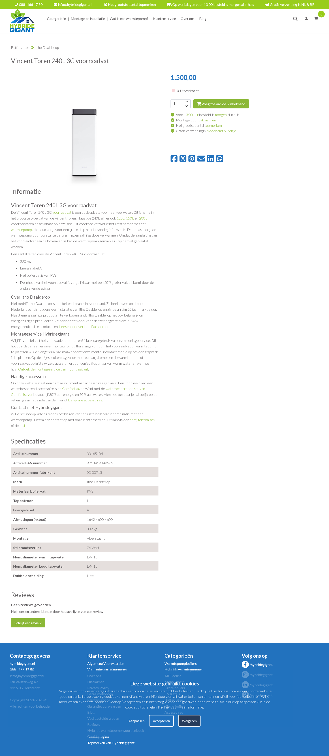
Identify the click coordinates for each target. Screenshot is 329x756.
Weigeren (189, 721)
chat (133, 420)
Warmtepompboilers (180, 663)
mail (22, 425)
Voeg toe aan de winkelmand (223, 104)
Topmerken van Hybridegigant (111, 743)
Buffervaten (20, 47)
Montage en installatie (88, 18)
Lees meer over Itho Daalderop (83, 326)
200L (143, 218)
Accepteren (161, 721)
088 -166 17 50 (30, 4)
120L (121, 218)
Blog (203, 18)
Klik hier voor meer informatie (180, 707)
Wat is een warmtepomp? (129, 18)
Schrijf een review (28, 623)
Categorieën (56, 18)
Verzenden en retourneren (107, 669)
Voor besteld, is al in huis (207, 114)
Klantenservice (164, 18)
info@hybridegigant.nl (74, 4)
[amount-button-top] (186, 101)
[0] (314, 18)
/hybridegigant (261, 664)
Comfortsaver (73, 388)
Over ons (187, 18)
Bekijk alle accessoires (85, 400)
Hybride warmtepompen (183, 669)
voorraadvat (61, 212)
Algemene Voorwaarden (105, 663)
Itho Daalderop (47, 47)
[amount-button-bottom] (186, 106)
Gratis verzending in (206, 131)
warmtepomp (21, 229)
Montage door (196, 120)
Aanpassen (136, 721)
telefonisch (146, 420)
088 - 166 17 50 (22, 669)
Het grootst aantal (199, 125)
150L (130, 218)
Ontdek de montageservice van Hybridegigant (53, 369)
